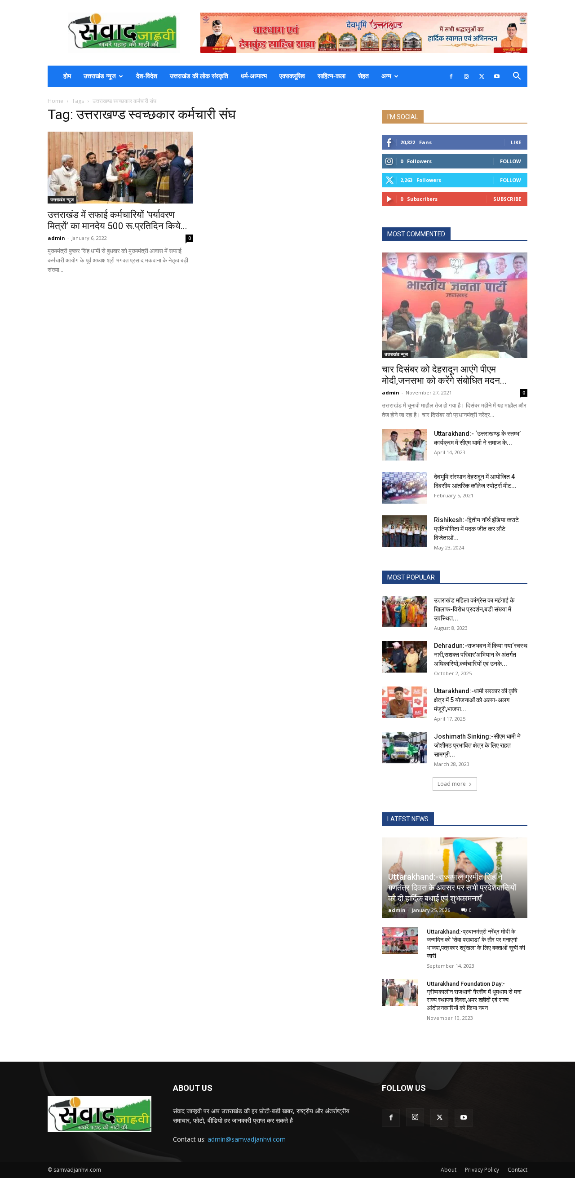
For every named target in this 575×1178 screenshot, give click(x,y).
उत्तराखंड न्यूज (100, 76)
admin (56, 238)
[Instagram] (466, 76)
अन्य (386, 76)
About (448, 1170)
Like (516, 142)
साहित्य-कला (331, 76)
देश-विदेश (146, 76)
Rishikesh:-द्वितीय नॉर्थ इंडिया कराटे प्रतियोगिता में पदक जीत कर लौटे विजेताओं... (476, 528)
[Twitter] (481, 76)
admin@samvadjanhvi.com (247, 1139)
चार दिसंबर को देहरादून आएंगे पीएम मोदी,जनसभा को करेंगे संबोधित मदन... (444, 375)
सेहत (363, 76)
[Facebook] (451, 76)
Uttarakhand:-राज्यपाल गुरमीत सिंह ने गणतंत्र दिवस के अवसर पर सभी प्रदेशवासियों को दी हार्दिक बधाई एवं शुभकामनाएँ (452, 887)
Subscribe (507, 198)
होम (67, 76)
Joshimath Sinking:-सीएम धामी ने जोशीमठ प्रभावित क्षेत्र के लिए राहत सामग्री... (477, 745)
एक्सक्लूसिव (292, 76)
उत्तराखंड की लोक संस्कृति (199, 76)
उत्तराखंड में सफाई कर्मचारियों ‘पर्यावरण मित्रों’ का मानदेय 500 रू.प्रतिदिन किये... (117, 220)
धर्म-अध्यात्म (254, 76)
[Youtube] (497, 76)
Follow (510, 161)
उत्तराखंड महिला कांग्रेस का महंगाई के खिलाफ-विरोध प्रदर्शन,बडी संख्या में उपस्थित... (474, 609)
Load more (452, 784)
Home (55, 101)
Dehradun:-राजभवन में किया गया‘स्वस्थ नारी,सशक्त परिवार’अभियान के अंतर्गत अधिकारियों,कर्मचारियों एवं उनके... (480, 654)
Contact (517, 1170)
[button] (516, 77)
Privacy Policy (482, 1170)
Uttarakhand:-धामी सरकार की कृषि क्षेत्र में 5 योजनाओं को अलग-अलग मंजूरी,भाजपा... (476, 700)
